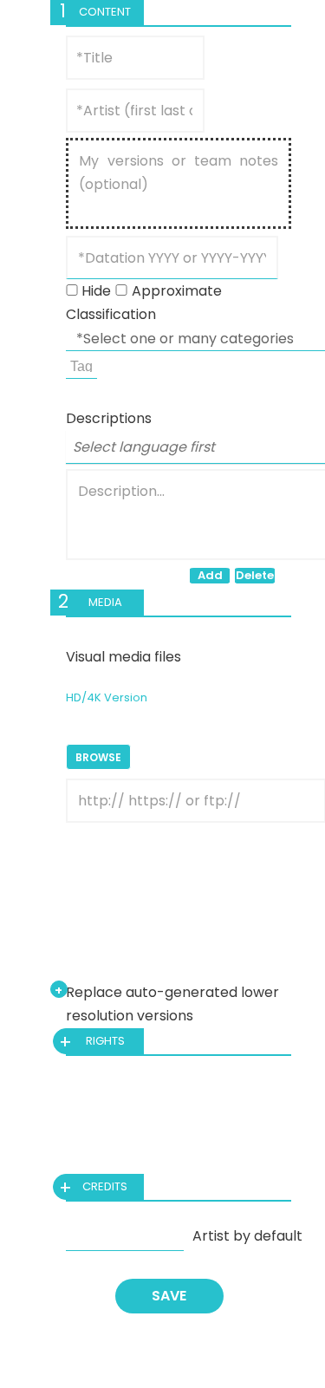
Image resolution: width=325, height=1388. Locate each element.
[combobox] (81, 365)
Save (169, 1296)
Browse (98, 757)
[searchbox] (83, 364)
